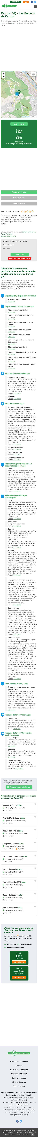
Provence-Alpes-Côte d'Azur (28, 21)
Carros (15, 23)
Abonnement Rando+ (19, 1074)
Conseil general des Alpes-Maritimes (20, 144)
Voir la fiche (19, 124)
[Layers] (33, 74)
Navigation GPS (19, 198)
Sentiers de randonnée (11, 21)
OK (33, 1135)
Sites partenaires (19, 1082)
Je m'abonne (19, 962)
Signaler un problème (8, 236)
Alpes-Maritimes (7, 23)
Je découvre (19, 254)
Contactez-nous (19, 1086)
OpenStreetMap (26, 117)
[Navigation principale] (35, 6)
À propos (15, 2)
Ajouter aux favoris (19, 192)
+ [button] (3, 73)
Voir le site (11, 302)
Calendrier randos (19, 1078)
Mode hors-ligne (19, 203)
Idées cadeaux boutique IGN (19, 259)
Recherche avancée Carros (20, 787)
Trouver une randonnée (19, 1062)
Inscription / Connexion (19, 1070)
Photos (10, 394)
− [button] (3, 76)
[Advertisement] (19, 49)
